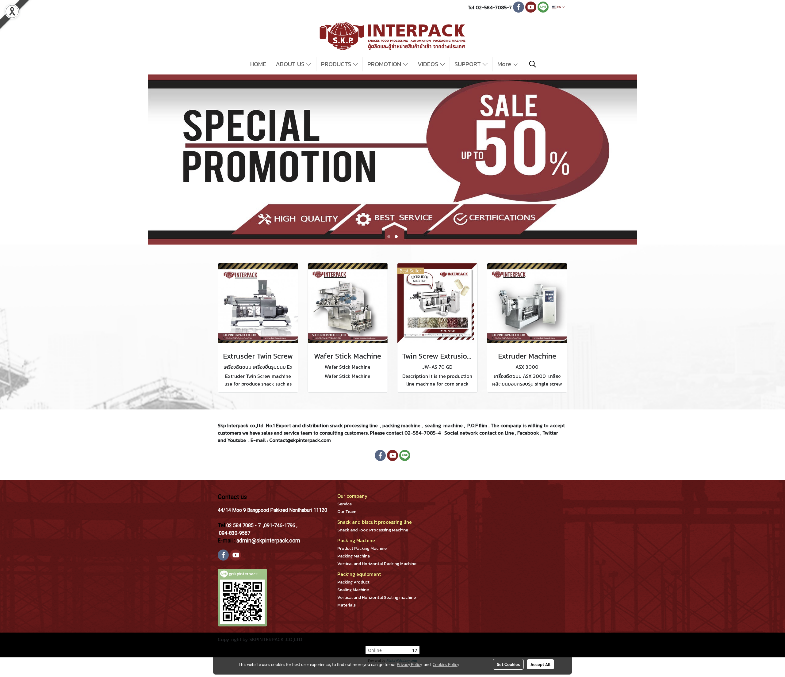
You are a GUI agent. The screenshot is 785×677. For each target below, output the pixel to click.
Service (344, 504)
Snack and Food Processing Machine (372, 530)
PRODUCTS (337, 64)
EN (559, 7)
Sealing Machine (353, 590)
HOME (258, 64)
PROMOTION (385, 64)
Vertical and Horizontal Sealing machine (376, 597)
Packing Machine (353, 556)
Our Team (346, 511)
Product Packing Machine (362, 548)
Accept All (540, 664)
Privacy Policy (409, 664)
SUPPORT (468, 64)
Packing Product (353, 582)
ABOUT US (291, 64)
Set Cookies (508, 664)
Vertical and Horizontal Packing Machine (376, 564)
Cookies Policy (446, 664)
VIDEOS (429, 64)
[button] (532, 64)
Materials (346, 605)
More (505, 64)
